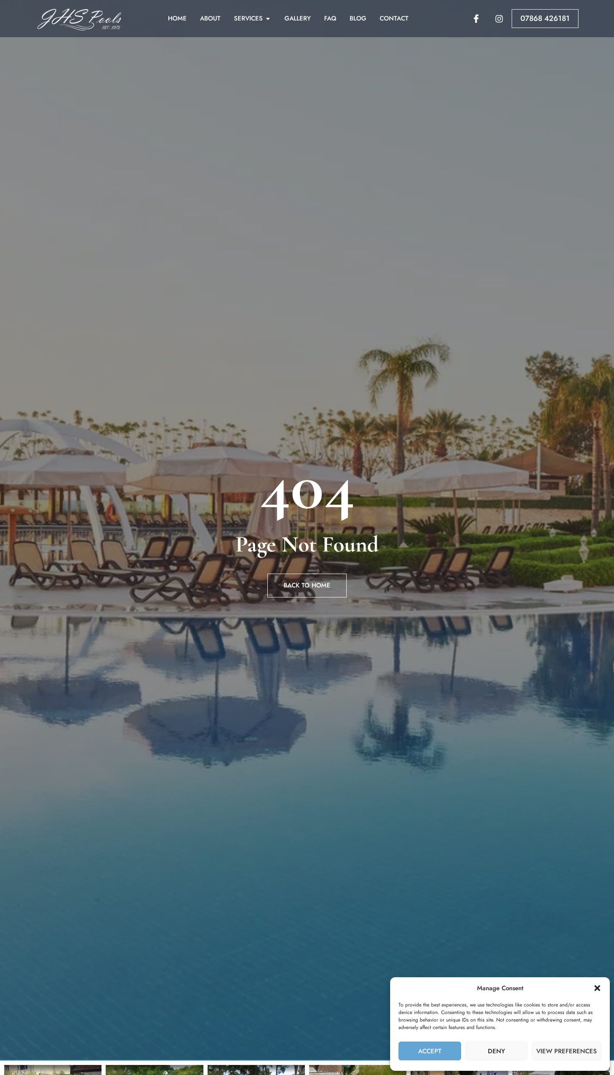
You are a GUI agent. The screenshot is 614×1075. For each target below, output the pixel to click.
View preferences (566, 1051)
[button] (597, 988)
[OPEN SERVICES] (268, 18)
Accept (429, 1051)
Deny (496, 1051)
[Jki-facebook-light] (476, 19)
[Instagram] (499, 19)
